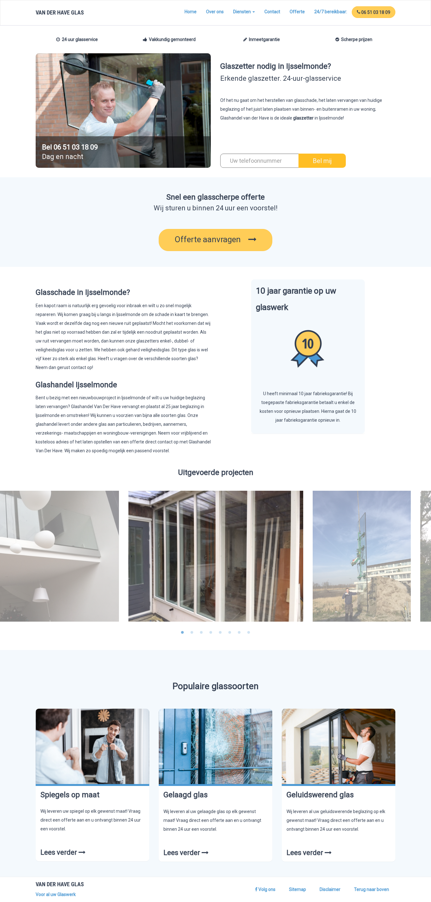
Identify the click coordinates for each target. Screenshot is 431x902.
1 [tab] (182, 633)
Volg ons (266, 889)
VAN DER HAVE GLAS (60, 12)
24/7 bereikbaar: (330, 11)
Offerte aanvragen (211, 239)
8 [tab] (248, 633)
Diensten (242, 11)
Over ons (215, 11)
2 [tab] (192, 633)
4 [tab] (211, 633)
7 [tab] (239, 633)
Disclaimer (330, 889)
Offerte (297, 11)
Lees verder (59, 852)
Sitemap (297, 889)
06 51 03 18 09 (375, 12)
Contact (272, 11)
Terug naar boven (371, 889)
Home (191, 11)
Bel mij (322, 161)
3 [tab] (201, 633)
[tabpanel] (215, 556)
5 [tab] (220, 633)
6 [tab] (230, 633)
